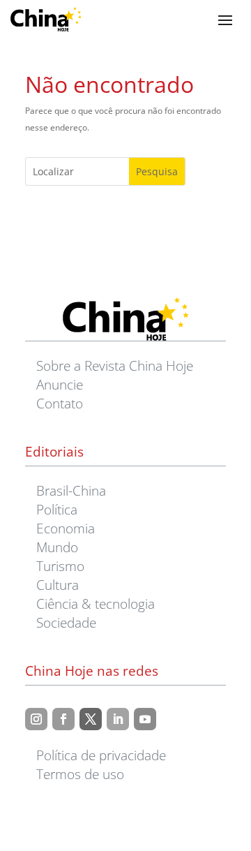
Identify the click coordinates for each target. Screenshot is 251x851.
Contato (59, 403)
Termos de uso (80, 773)
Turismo (60, 565)
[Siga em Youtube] (145, 719)
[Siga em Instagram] (36, 719)
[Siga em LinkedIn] (118, 719)
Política (56, 509)
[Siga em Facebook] (63, 719)
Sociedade (66, 622)
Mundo (57, 547)
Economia (65, 528)
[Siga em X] (90, 719)
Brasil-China (71, 490)
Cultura (57, 584)
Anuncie (59, 384)
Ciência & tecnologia (95, 603)
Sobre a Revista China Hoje (114, 365)
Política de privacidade (101, 755)
